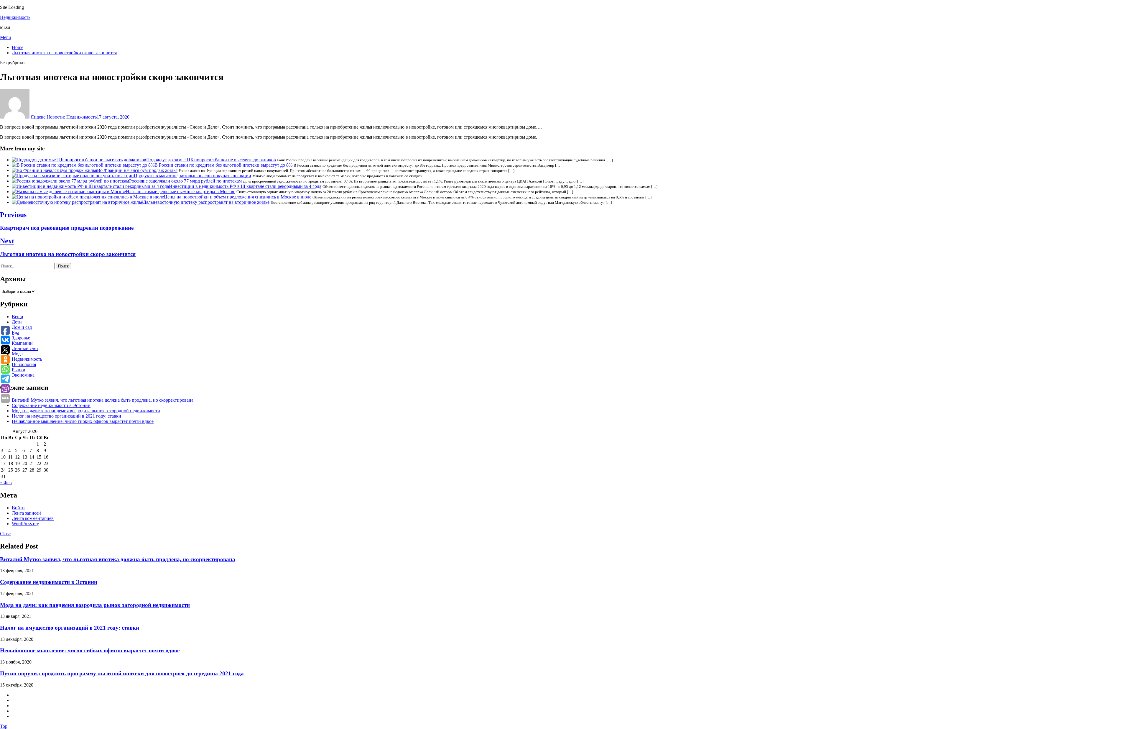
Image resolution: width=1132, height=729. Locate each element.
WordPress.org (25, 523)
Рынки (18, 369)
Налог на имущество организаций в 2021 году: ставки (66, 415)
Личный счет (25, 348)
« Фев (6, 482)
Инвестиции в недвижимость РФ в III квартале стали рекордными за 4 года (245, 186)
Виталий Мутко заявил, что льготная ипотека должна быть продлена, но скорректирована (102, 400)
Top (3, 726)
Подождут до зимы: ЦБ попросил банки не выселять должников (211, 159)
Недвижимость (15, 17)
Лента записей (26, 512)
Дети (17, 321)
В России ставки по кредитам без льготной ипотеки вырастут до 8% (223, 165)
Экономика (23, 374)
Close (5, 533)
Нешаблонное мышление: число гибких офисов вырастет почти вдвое (83, 421)
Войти (18, 507)
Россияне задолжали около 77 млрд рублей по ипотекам (185, 180)
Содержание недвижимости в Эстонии (51, 405)
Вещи (17, 316)
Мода (17, 353)
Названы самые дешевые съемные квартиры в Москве (180, 191)
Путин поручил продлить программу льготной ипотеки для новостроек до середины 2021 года (122, 673)
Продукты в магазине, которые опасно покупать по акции (192, 175)
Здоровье (21, 337)
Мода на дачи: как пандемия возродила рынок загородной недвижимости (86, 410)
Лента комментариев (33, 518)
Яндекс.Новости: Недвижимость (64, 116)
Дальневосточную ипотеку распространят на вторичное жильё (206, 202)
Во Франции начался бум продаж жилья (137, 170)
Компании (22, 343)
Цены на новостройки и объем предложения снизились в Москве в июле (237, 196)
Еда (15, 332)
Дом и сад (22, 327)
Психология (24, 364)
